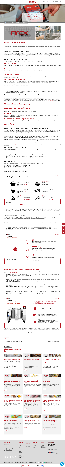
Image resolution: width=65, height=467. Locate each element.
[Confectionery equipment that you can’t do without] (32, 416)
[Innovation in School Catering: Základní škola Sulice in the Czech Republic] (52, 416)
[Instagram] (8, 457)
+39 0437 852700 (9, 450)
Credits (51, 462)
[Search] (60, 1)
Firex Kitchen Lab (21, 447)
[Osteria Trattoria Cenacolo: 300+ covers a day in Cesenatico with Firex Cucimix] (32, 355)
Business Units (21, 2)
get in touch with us (18, 330)
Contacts (49, 1)
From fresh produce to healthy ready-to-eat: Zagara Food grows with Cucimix (32, 381)
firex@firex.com (7, 449)
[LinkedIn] (10, 457)
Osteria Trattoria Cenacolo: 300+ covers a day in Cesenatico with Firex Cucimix (32, 361)
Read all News (8, 436)
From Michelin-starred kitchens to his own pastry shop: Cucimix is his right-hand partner (51, 361)
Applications (15, 2)
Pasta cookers (35, 445)
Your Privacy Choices (36, 465)
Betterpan (18, 44)
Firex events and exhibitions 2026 (12, 359)
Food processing (29, 446)
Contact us (28, 265)
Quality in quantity (20, 449)
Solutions (4, 2)
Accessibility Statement (21, 459)
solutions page (10, 330)
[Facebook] (5, 457)
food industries (50, 100)
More (6, 369)
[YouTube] (15, 457)
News (13, 22)
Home (9, 22)
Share (7, 338)
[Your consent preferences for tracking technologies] (2, 465)
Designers (20, 455)
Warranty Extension (42, 446)
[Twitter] (13, 457)
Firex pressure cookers (14, 272)
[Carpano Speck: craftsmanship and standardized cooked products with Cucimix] (13, 375)
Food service (28, 445)
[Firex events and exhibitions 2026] (13, 355)
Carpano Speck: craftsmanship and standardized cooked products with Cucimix (12, 381)
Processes (10, 2)
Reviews (20, 452)
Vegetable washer (35, 447)
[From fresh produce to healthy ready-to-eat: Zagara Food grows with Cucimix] (32, 375)
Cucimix (21, 44)
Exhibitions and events (21, 457)
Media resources (55, 1)
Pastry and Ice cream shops (28, 448)
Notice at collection (26, 465)
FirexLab (25, 332)
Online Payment (43, 447)
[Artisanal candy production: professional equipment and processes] (13, 416)
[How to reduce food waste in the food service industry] (52, 375)
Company (44, 1)
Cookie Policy (47, 462)
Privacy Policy (40, 462)
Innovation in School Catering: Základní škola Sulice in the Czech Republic (50, 422)
